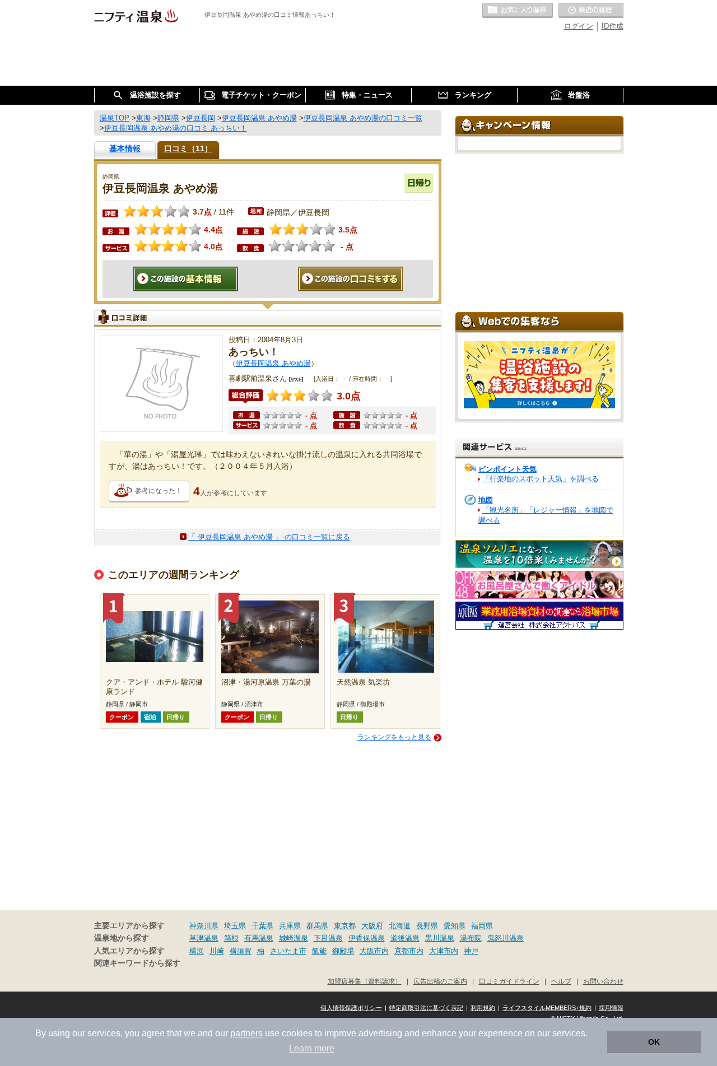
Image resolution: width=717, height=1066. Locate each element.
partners (246, 1033)
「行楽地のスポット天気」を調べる (540, 478)
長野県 (427, 925)
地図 (485, 500)
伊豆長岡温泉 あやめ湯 (273, 363)
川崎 (216, 951)
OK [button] (654, 1041)
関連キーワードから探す (137, 963)
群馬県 (317, 925)
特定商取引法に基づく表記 (426, 1007)
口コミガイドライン (509, 981)
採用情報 (611, 1007)
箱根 (231, 938)
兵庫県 (290, 925)
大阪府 (372, 925)
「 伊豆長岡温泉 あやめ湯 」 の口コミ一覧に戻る (269, 537)
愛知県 (454, 925)
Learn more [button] (311, 1048)
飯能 (319, 951)
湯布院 (471, 938)
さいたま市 (288, 951)
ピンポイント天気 (507, 469)
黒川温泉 (439, 938)
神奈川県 (203, 925)
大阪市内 (374, 951)
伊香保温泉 (366, 938)
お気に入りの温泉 (517, 10)
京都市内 (408, 951)
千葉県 (262, 925)
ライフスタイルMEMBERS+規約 (547, 1007)
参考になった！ (158, 491)
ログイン (578, 26)
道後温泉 (405, 938)
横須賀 (241, 951)
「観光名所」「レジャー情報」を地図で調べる (545, 515)
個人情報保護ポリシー (351, 1007)
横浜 (196, 951)
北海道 (400, 925)
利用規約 (483, 1007)
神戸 (471, 951)
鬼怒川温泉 (505, 938)
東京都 (345, 925)
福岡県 (482, 925)
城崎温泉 (293, 938)
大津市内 (443, 951)
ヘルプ (561, 981)
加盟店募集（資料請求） (365, 981)
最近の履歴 (590, 10)
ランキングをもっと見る (394, 737)
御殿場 (343, 951)
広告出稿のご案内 (440, 981)
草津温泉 (203, 938)
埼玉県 (235, 925)
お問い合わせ (603, 981)
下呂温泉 (328, 938)
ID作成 (612, 26)
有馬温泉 (258, 938)
